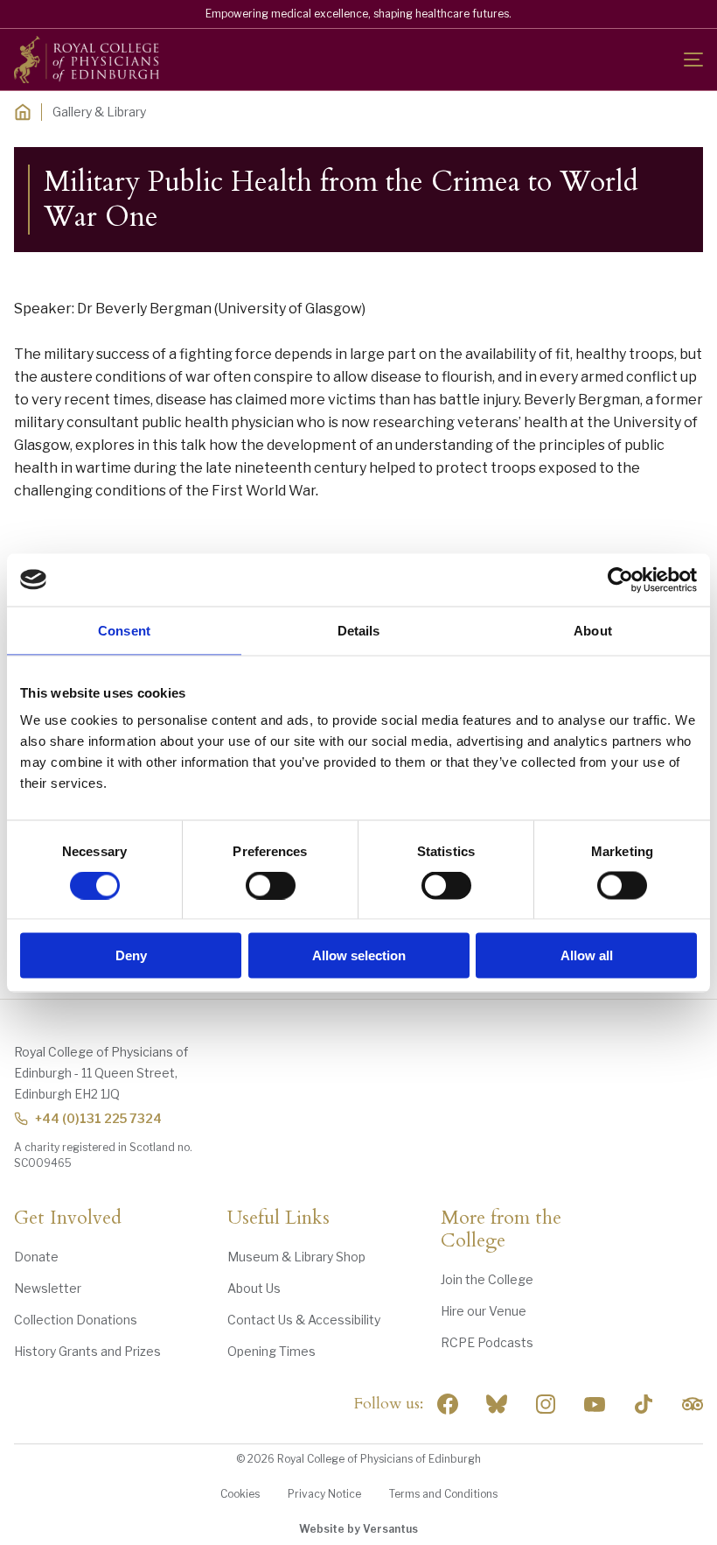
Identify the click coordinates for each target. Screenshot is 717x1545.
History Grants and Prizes (87, 1351)
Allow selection (359, 955)
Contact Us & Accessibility (303, 1319)
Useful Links (278, 1218)
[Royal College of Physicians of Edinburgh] (86, 59)
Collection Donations (75, 1319)
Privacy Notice (324, 1493)
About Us (254, 1288)
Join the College (487, 1279)
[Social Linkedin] (545, 1404)
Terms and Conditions (443, 1493)
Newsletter (47, 1288)
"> (496, 1404)
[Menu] (693, 59)
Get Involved (68, 1218)
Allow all (586, 955)
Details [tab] (359, 629)
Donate (36, 1256)
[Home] (22, 112)
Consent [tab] (124, 629)
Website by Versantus (358, 1528)
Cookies (240, 1493)
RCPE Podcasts (487, 1342)
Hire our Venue (483, 1310)
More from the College (501, 1230)
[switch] (271, 885)
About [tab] (593, 629)
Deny (131, 955)
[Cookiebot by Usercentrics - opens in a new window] (620, 579)
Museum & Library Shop (296, 1256)
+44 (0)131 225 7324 (98, 1118)
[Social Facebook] (447, 1404)
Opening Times (271, 1351)
